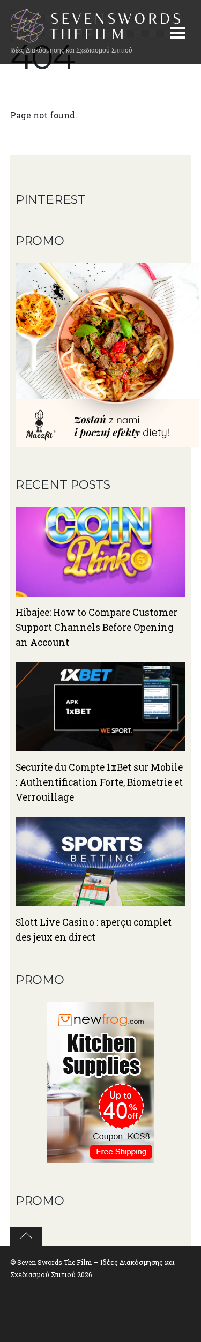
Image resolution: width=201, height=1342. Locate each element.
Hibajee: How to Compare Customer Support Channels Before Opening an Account (96, 627)
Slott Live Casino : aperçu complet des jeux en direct (94, 929)
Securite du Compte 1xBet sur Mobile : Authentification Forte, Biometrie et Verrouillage (99, 782)
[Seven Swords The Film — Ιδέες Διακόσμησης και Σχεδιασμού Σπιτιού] (96, 38)
